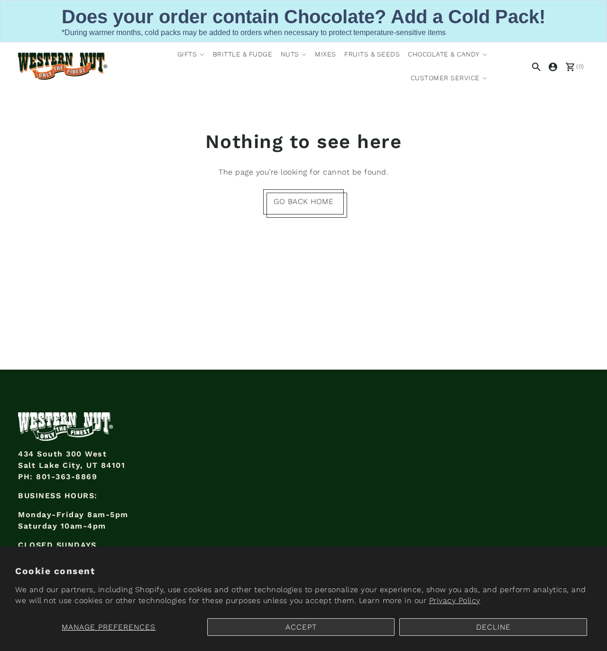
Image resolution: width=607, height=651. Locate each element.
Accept (301, 627)
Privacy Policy (454, 600)
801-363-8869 (66, 476)
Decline (493, 627)
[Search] (535, 66)
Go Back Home (303, 201)
